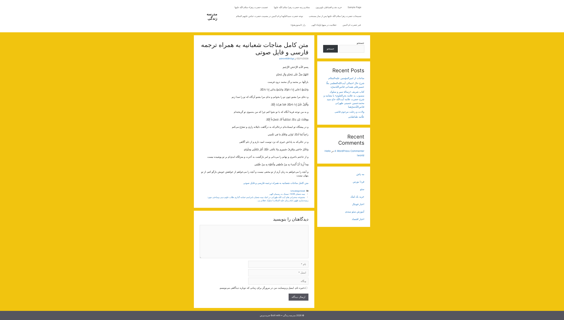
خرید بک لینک (357, 196)
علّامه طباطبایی (356, 116)
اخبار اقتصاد (358, 219)
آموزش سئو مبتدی (354, 211)
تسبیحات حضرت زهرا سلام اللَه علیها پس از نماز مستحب (335, 16)
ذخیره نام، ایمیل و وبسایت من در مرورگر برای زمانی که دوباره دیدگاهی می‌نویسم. (262, 287)
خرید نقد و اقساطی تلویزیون (329, 7)
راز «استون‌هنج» (298, 24)
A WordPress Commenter (349, 150)
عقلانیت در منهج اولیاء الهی (324, 24)
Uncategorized (298, 191)
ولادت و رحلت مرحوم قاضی (349, 111)
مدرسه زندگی (212, 16)
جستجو (360, 42)
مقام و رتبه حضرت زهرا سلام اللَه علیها (292, 7)
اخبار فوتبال (358, 204)
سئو (362, 189)
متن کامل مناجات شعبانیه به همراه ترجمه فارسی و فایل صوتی (275, 183)
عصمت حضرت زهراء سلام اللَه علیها (251, 7)
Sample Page (354, 7)
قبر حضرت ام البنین (352, 24)
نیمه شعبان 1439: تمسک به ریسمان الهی (287, 194)
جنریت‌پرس (265, 315)
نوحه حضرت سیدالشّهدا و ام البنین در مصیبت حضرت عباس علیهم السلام (269, 16)
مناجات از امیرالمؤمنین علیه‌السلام (346, 78)
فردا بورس (358, 181)
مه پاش (360, 174)
